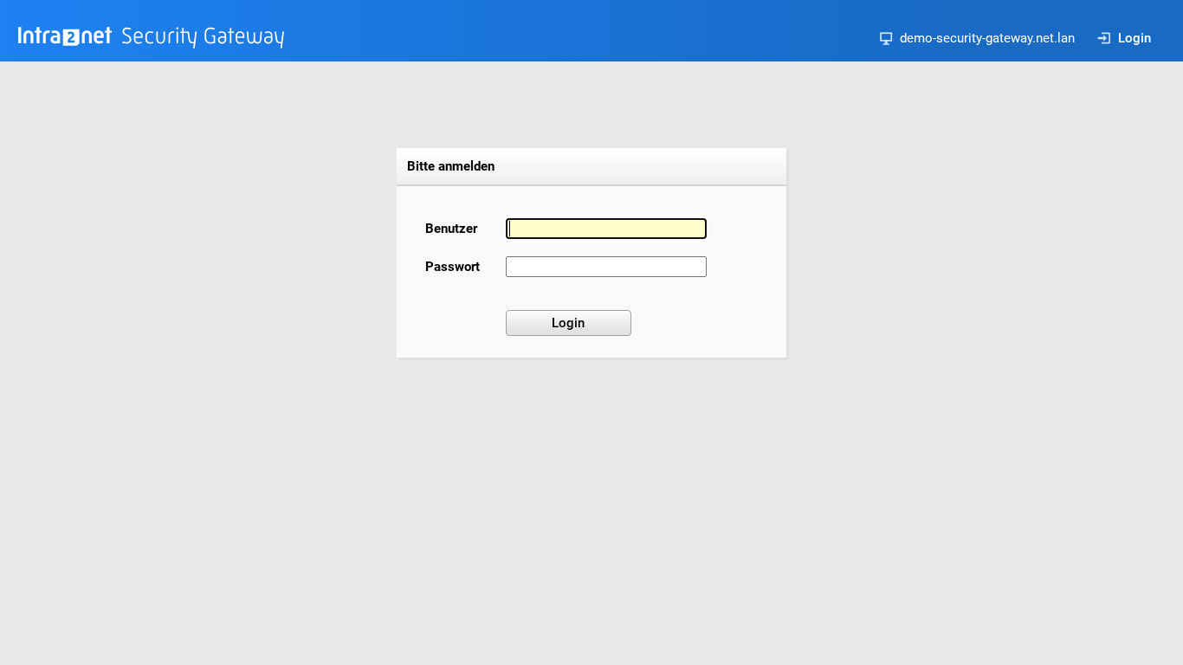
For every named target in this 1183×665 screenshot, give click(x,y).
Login (1134, 38)
